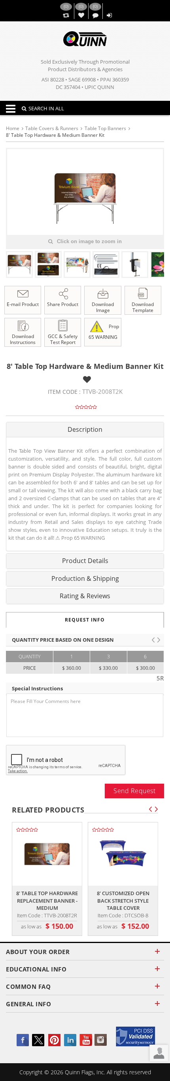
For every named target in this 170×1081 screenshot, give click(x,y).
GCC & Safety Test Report (62, 339)
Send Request (134, 790)
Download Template (143, 307)
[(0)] (66, 15)
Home (12, 128)
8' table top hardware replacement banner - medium (47, 900)
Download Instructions (23, 339)
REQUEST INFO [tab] (85, 619)
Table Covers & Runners (51, 128)
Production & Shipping (85, 578)
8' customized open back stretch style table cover (123, 900)
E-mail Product (23, 304)
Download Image (103, 307)
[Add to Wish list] (87, 379)
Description (85, 429)
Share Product (62, 304)
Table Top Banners (105, 128)
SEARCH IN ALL (46, 108)
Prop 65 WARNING (104, 331)
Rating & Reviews (85, 596)
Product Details (85, 560)
